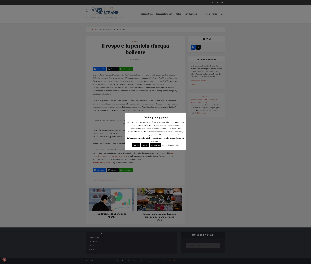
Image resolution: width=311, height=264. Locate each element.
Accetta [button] (136, 145)
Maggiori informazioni (170, 145)
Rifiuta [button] (145, 145)
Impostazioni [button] (155, 145)
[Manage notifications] (4, 260)
